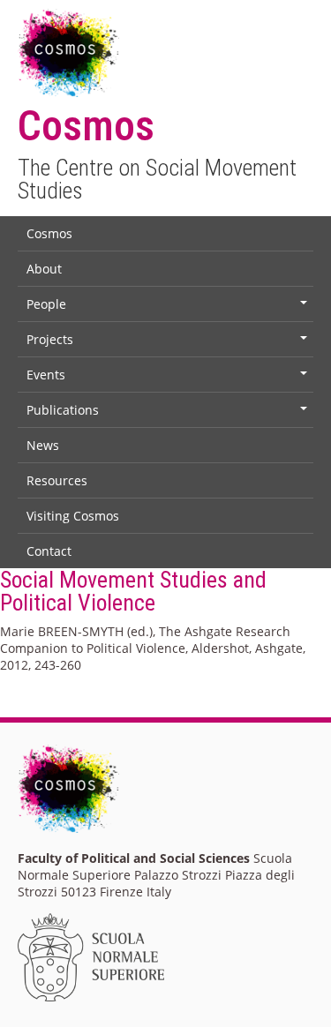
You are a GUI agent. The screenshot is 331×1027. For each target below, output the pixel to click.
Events (168, 378)
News (42, 445)
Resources (56, 480)
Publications (168, 413)
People (168, 308)
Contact (48, 551)
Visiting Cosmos (72, 515)
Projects (168, 343)
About (44, 268)
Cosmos (49, 233)
